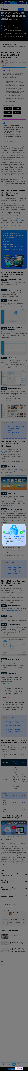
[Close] (4, 525)
